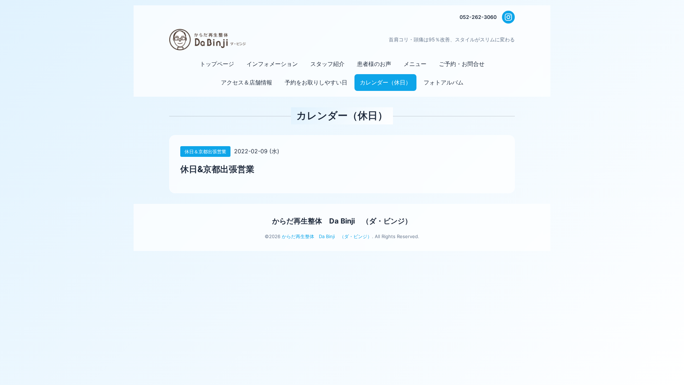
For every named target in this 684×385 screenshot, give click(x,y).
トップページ (217, 63)
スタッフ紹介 (327, 63)
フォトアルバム (443, 82)
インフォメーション (272, 63)
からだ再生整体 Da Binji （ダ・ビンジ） (342, 221)
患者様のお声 (374, 63)
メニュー (415, 63)
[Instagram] (508, 17)
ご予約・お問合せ (461, 63)
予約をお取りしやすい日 (316, 82)
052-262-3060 (478, 17)
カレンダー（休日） (385, 82)
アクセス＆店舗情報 (246, 82)
